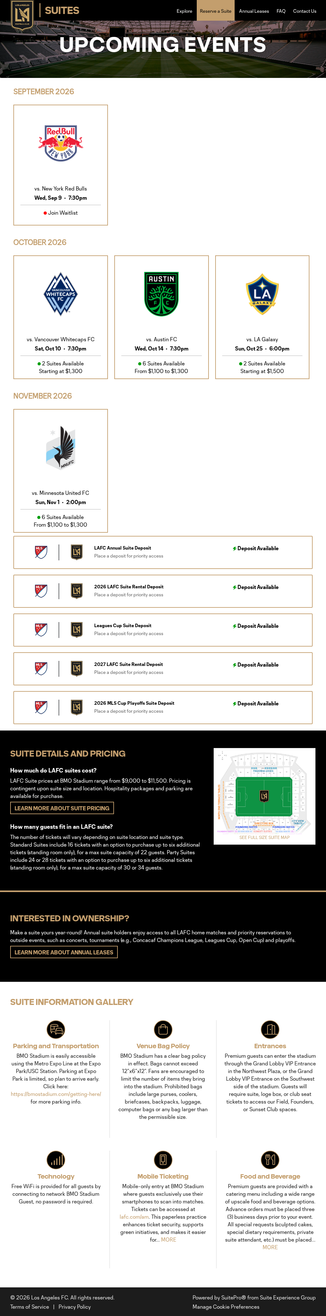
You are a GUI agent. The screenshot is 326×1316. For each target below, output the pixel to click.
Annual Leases (254, 11)
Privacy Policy (75, 1307)
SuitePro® (233, 1297)
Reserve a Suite (215, 11)
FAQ (281, 11)
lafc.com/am (134, 1217)
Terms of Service (29, 1307)
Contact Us (304, 11)
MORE (168, 1239)
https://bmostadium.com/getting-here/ (56, 1094)
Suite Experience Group (288, 1297)
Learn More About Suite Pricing (62, 808)
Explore (184, 11)
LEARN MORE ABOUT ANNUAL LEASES (64, 952)
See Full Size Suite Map (264, 837)
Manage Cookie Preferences (226, 1307)
